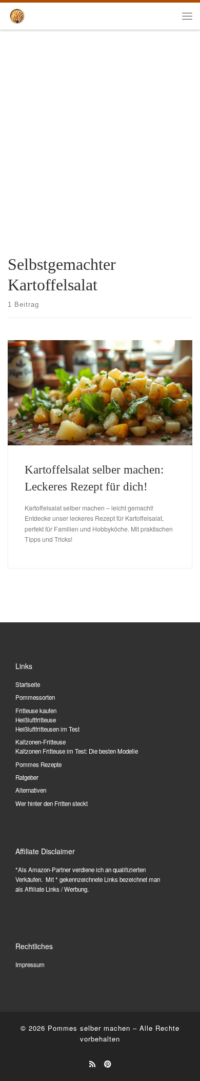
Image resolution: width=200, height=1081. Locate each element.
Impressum (30, 964)
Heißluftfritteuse (35, 720)
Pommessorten (35, 697)
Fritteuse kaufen (35, 710)
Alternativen (30, 790)
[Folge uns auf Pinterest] (107, 1064)
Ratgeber (26, 777)
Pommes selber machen (89, 1028)
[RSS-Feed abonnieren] (92, 1064)
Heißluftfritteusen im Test (47, 729)
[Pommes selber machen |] (17, 14)
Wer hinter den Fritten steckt (51, 803)
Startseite (27, 684)
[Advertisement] (100, 135)
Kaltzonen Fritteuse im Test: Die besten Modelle (76, 751)
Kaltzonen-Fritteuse (40, 742)
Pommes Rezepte (38, 764)
